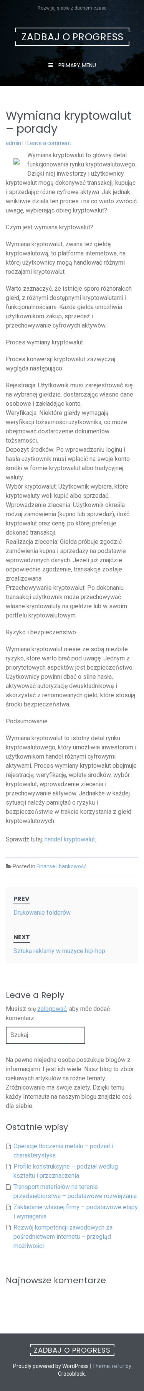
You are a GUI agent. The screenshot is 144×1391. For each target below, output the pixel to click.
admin (13, 143)
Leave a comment (49, 143)
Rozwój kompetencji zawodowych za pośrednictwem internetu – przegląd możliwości (63, 1236)
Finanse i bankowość (61, 866)
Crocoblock (71, 1374)
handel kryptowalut (70, 839)
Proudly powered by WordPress (51, 1366)
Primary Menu (76, 65)
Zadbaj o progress (73, 37)
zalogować (51, 1008)
